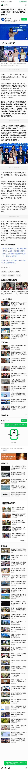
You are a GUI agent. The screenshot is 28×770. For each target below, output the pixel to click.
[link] (5, 768)
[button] (2, 768)
